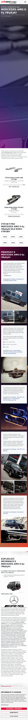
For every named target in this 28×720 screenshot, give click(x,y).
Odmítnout (14, 712)
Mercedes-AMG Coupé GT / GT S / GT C (11, 645)
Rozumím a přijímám (14, 708)
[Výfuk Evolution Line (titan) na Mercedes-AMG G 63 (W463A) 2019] (14, 169)
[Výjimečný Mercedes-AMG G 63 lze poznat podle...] (14, 370)
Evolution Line (15, 186)
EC (24, 184)
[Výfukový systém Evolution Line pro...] (14, 467)
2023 (18, 184)
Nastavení (14, 716)
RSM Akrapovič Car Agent (7, 14)
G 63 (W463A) (19, 279)
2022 (14, 184)
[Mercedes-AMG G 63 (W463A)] (14, 585)
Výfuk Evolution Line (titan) (14, 178)
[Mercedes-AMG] (14, 601)
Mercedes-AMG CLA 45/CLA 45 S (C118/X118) (12, 626)
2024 (21, 184)
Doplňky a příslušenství (14, 216)
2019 (4, 184)
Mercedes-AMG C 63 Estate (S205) (9, 630)
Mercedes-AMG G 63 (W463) (13, 641)
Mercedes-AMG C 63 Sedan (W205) (15, 629)
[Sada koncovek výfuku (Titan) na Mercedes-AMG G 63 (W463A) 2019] (14, 199)
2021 (11, 184)
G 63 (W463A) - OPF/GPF (15, 397)
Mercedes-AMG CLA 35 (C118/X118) (13, 625)
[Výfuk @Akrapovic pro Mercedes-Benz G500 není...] (14, 416)
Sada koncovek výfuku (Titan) (14, 208)
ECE (10, 186)
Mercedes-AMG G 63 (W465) (17, 644)
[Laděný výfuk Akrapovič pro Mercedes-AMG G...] (14, 297)
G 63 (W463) (12, 279)
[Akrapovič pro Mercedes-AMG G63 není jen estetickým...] (14, 530)
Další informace (5, 704)
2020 (8, 184)
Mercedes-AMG (8, 152)
